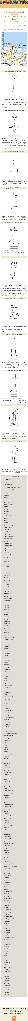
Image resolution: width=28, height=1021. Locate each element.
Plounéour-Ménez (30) (8, 836)
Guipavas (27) (7, 607)
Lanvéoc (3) (6, 678)
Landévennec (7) (7, 651)
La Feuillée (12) (7, 682)
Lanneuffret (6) (7, 673)
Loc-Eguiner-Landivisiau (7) (9, 731)
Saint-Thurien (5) (7, 943)
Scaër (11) (6, 951)
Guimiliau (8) (6, 605)
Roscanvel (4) (6, 893)
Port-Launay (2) (7, 871)
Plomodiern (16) (7, 786)
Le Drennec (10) (7, 701)
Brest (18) (6, 522)
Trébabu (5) (6, 966)
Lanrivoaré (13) (7, 676)
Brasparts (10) (7, 516)
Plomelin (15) (6, 783)
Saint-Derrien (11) (7, 903)
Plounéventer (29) (7, 840)
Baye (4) (5, 499)
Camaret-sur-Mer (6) (8, 527)
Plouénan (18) (7, 808)
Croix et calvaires (7, 479)
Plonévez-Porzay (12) (8, 793)
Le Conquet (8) (7, 699)
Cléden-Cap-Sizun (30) (8, 538)
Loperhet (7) (6, 738)
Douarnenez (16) (7, 566)
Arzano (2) (6, 493)
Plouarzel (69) (7, 795)
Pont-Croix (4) (7, 864)
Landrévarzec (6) (7, 655)
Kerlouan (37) (6, 632)
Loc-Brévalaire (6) (7, 729)
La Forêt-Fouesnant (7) (8, 685)
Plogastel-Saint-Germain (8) (9, 777)
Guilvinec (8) (6, 602)
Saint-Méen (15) (7, 921)
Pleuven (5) (6, 769)
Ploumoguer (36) (7, 834)
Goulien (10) (6, 584)
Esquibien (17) (7, 573)
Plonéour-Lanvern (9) (8, 790)
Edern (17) (6, 568)
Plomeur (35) (6, 785)
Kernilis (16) (6, 634)
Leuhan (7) (6, 694)
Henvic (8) (6, 614)
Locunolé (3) (6, 728)
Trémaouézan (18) (7, 985)
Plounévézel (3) (7, 841)
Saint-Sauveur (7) (7, 932)
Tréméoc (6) (6, 987)
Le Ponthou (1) (7, 708)
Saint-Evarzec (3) (7, 909)
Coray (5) (6, 557)
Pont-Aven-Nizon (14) (8, 863)
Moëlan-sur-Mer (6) (8, 754)
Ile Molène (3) (7, 623)
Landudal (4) (6, 657)
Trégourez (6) (6, 980)
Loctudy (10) (6, 726)
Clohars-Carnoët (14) (8, 543)
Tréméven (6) (6, 989)
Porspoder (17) (7, 870)
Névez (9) (6, 760)
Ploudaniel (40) (7, 799)
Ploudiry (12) (6, 800)
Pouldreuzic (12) (7, 875)
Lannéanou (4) (7, 669)
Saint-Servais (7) (7, 935)
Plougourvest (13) (7, 824)
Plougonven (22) (7, 820)
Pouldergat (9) (7, 873)
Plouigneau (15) (7, 832)
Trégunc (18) (6, 983)
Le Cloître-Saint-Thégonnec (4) (10, 698)
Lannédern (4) (7, 671)
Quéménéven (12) (7, 882)
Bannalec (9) (6, 497)
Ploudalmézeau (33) (8, 797)
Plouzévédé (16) (7, 856)
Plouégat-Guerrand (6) (8, 804)
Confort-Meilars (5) (8, 556)
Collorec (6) (6, 548)
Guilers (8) (6, 596)
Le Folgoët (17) (7, 705)
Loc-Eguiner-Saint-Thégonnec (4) (10, 733)
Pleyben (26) (6, 770)
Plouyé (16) (6, 852)
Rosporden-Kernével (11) (9, 898)
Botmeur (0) (6, 511)
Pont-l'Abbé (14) (7, 868)
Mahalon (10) (6, 745)
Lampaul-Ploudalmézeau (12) (10, 643)
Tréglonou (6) (6, 978)
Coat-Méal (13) (7, 547)
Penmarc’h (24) (7, 763)
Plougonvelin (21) (7, 818)
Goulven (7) (6, 586)
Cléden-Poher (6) (7, 540)
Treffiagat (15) (7, 967)
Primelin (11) (6, 880)
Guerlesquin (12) (7, 593)
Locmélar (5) (6, 719)
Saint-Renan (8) (7, 928)
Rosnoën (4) (6, 896)
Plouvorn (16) (7, 850)
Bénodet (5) (6, 500)
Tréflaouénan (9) (7, 969)
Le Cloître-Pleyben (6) (8, 696)
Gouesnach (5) (7, 579)
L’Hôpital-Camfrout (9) (8, 744)
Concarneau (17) (7, 554)
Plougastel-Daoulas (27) (9, 816)
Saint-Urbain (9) (7, 944)
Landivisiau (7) (7, 653)
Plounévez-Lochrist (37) (9, 843)
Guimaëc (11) (6, 603)
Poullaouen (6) (7, 879)
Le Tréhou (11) (7, 712)
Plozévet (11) (6, 859)
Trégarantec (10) (7, 974)
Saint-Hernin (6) (7, 914)
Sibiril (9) (5, 955)
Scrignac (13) (6, 953)
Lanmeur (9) (6, 667)
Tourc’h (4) (6, 964)
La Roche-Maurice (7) (8, 689)
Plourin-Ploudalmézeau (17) (9, 847)
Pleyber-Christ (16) (7, 772)
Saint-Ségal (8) (7, 934)
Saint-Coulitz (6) (7, 902)
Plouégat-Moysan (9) (8, 806)
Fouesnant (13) (7, 575)
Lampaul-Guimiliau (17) (8, 639)
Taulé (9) (5, 960)
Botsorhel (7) (6, 513)
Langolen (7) (6, 662)
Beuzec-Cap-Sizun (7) (8, 504)
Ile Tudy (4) (6, 625)
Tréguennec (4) (7, 982)
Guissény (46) (6, 611)
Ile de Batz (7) (6, 618)
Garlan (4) (6, 577)
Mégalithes (6, 482)
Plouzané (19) (7, 854)
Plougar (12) (6, 813)
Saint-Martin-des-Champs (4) (10, 919)
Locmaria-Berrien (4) (8, 715)
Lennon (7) (6, 690)
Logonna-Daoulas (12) (8, 735)
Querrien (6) (6, 884)
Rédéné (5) (6, 889)
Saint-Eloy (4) (6, 907)
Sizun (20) (6, 957)
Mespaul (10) (6, 751)
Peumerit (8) (6, 765)
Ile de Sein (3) (6, 619)
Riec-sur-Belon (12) (8, 891)
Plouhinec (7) (6, 829)
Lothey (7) (6, 742)
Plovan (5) (6, 857)
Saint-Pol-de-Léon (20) (8, 927)
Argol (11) (6, 492)
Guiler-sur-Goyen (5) (8, 598)
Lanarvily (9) (6, 644)
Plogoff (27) (6, 779)
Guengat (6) (6, 591)
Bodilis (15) (6, 506)
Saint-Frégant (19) (7, 911)
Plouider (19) (6, 831)
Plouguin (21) (6, 827)
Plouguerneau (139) (8, 825)
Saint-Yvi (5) (6, 948)
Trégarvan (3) (6, 976)
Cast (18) (6, 532)
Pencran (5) (6, 761)
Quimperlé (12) (7, 887)
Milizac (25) (6, 753)
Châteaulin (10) (7, 534)
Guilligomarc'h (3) (7, 600)
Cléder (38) (6, 541)
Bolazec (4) (6, 509)
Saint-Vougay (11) (7, 946)
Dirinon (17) (6, 564)
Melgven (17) (6, 747)
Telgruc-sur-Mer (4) (8, 962)
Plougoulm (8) (7, 822)
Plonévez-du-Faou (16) (8, 792)
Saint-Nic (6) (6, 923)
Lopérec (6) (6, 737)
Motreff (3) (6, 758)
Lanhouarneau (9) (7, 664)
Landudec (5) (6, 658)
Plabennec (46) (7, 767)
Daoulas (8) (6, 561)
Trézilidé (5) (6, 994)
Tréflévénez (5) (7, 971)
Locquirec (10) (7, 722)
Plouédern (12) (7, 802)
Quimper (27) (6, 886)
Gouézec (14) (6, 582)
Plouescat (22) (7, 809)
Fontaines (6, 481)
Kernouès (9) (6, 635)
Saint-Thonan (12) (7, 941)
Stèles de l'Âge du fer (8, 484)
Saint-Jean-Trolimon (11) (9, 918)
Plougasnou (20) (7, 815)
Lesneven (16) (7, 692)
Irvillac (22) (6, 627)
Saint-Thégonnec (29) (8, 937)
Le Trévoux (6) (7, 714)
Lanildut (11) (6, 666)
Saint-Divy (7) (6, 905)
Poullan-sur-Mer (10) (8, 877)
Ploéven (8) (6, 776)
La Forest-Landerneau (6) (9, 683)
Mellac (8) (6, 749)
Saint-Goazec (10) (7, 912)
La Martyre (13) (7, 687)
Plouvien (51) (6, 848)
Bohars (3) (6, 508)
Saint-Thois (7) (7, 939)
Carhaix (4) (6, 531)
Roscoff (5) (6, 895)
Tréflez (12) (6, 973)
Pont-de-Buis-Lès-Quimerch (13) (10, 866)
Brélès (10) (6, 518)
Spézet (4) (6, 958)
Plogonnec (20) (7, 781)
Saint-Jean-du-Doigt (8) (8, 916)
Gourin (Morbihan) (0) (8, 587)
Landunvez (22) (7, 660)
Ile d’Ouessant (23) (7, 621)
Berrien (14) (6, 502)
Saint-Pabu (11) (7, 925)
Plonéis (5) (6, 788)
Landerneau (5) (7, 650)
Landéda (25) (6, 646)
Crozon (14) (6, 559)
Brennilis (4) (6, 520)
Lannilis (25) (6, 674)
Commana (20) (7, 552)
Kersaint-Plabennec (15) (9, 637)
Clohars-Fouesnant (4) (8, 545)
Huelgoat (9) (6, 616)
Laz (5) (5, 680)
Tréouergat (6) (7, 992)
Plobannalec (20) (7, 774)
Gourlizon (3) (6, 589)
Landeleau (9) (7, 648)
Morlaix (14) (6, 756)
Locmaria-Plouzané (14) (9, 717)
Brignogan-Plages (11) (8, 525)
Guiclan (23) (6, 595)
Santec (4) (6, 950)
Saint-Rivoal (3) (7, 930)
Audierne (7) (6, 495)
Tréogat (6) (6, 990)
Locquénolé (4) (7, 721)
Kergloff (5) (6, 628)
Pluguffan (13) (7, 861)
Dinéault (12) (6, 563)
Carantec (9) (6, 529)
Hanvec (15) (6, 612)
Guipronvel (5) (7, 609)
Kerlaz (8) (6, 630)
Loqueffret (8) (7, 740)
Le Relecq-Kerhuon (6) (8, 710)
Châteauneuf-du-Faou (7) (9, 536)
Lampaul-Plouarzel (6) (8, 641)
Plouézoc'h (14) (7, 811)
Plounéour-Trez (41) (8, 838)
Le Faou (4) (6, 703)
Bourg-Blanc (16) (7, 515)
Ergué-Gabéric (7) (7, 571)
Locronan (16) (7, 724)
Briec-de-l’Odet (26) (8, 524)
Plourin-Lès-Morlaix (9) (8, 845)
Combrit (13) (6, 550)
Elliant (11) (6, 570)
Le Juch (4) (6, 706)
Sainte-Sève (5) (7, 900)
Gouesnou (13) (7, 580)
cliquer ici (21, 29)
